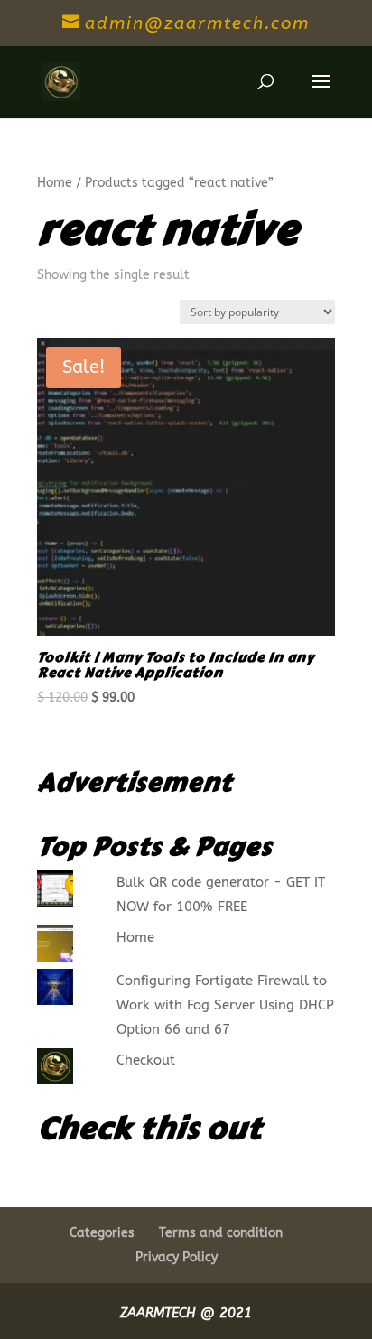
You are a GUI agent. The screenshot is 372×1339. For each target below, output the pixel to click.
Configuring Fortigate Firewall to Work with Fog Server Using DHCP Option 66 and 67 (225, 1004)
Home (54, 183)
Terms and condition (221, 1233)
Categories (102, 1233)
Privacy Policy (176, 1257)
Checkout (145, 1060)
